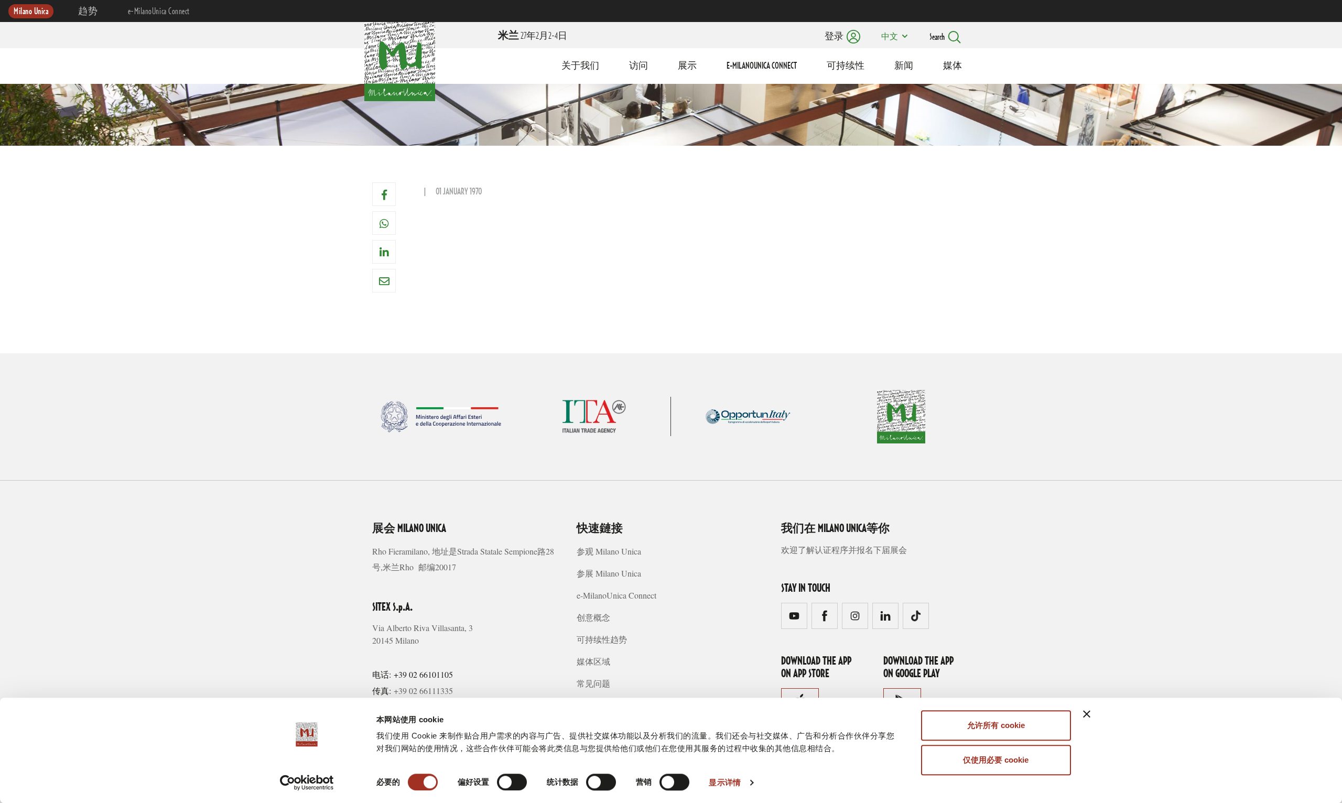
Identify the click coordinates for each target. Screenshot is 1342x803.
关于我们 (580, 66)
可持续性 (845, 66)
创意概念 (593, 617)
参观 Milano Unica (609, 551)
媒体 (952, 66)
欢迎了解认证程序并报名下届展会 (844, 549)
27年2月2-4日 (532, 36)
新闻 (903, 66)
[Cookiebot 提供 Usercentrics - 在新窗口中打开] (307, 782)
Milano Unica (31, 11)
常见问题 (593, 683)
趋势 (88, 11)
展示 (687, 66)
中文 (889, 37)
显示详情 (724, 782)
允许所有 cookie (996, 725)
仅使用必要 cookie (996, 759)
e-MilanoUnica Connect (159, 11)
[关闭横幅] (1086, 714)
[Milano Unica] (399, 59)
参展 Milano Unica (609, 573)
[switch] (512, 782)
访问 (638, 66)
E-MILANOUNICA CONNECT (762, 66)
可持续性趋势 (602, 639)
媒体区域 (593, 661)
